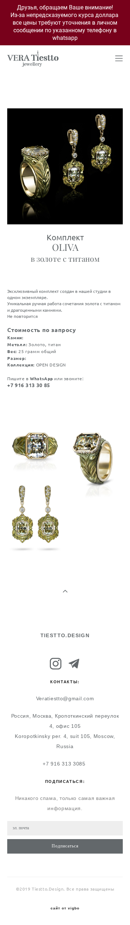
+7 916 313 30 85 (28, 385)
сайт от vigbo (65, 908)
